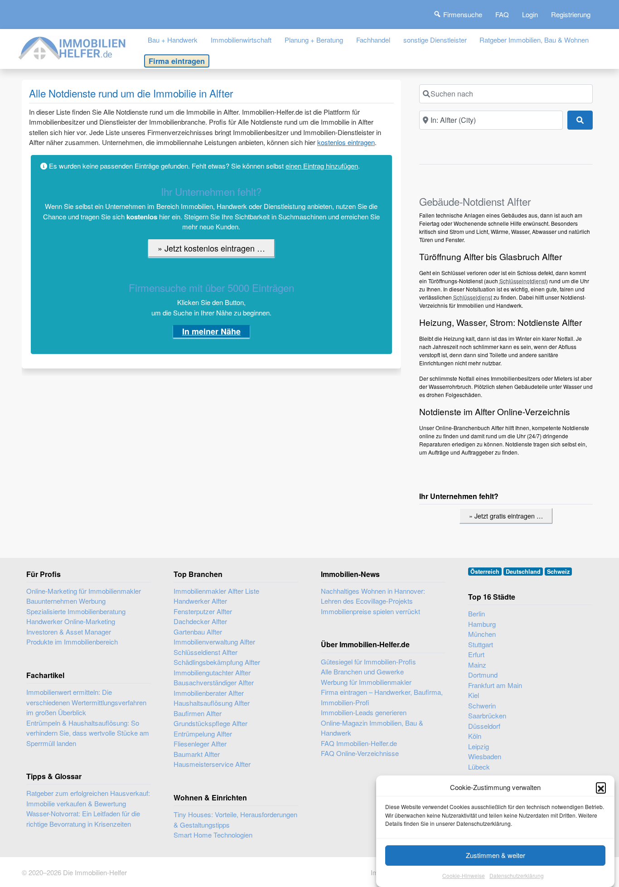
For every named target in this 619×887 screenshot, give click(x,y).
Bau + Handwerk (173, 39)
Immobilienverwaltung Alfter (214, 641)
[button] (600, 787)
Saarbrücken (487, 715)
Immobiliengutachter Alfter (212, 672)
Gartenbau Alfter (198, 631)
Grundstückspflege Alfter (210, 723)
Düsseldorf (484, 726)
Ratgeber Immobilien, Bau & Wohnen (534, 39)
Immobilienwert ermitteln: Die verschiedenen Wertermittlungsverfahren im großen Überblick (86, 702)
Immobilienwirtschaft (241, 39)
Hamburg (482, 624)
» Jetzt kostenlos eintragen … (211, 248)
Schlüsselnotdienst (522, 281)
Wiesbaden (484, 756)
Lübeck (479, 766)
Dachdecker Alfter (200, 621)
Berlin (476, 613)
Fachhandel (373, 39)
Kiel (473, 695)
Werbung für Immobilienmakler (366, 682)
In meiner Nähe (211, 331)
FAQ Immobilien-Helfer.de (359, 743)
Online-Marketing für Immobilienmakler (83, 591)
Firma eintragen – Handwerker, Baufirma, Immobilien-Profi (382, 697)
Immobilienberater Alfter (209, 693)
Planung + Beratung (314, 39)
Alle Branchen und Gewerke (362, 671)
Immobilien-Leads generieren (363, 712)
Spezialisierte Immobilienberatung (76, 611)
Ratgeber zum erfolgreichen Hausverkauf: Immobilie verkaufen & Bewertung (88, 798)
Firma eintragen (177, 60)
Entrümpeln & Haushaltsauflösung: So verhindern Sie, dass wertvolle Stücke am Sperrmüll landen (87, 733)
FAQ (502, 14)
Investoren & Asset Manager (68, 631)
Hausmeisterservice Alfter (212, 764)
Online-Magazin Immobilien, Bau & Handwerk (372, 728)
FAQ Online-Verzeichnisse (360, 753)
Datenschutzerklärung (516, 875)
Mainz (477, 664)
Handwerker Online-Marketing (70, 621)
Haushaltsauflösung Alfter (212, 703)
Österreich (484, 571)
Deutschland (523, 571)
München (482, 634)
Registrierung (570, 14)
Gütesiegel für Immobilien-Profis (368, 661)
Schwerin (482, 705)
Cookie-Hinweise (463, 875)
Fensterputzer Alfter (203, 611)
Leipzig (478, 746)
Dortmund (483, 674)
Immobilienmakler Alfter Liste (216, 591)
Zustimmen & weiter (495, 855)
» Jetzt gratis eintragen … (506, 515)
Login (530, 14)
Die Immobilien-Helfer (95, 872)
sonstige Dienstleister (435, 39)
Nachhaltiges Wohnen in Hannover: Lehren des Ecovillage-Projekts (373, 596)
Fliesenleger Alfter (200, 743)
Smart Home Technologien (213, 834)
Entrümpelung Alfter (203, 733)
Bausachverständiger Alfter (214, 682)
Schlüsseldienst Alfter (205, 652)
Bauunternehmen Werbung (66, 601)
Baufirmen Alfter (198, 713)
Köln (474, 736)
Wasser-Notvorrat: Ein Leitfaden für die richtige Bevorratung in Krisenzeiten (83, 819)
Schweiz (558, 571)
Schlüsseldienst (472, 297)
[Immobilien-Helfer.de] (72, 46)
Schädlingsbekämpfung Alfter (217, 662)
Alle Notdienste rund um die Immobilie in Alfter (131, 93)
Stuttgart (480, 644)
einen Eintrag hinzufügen (321, 165)
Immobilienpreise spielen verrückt (370, 611)
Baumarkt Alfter (197, 754)
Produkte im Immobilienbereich (72, 641)
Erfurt (476, 654)
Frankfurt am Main (495, 685)
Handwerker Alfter (200, 601)
